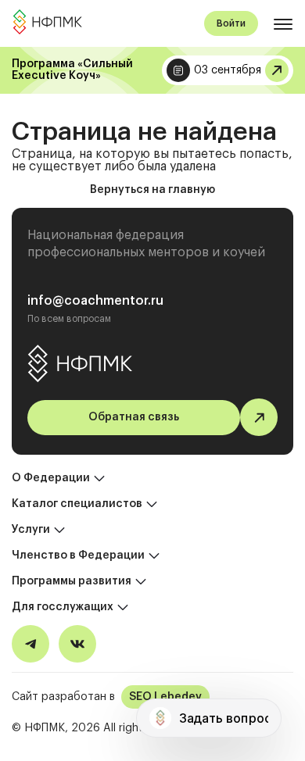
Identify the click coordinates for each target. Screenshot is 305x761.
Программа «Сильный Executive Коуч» (72, 70)
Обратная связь (133, 417)
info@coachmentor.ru (95, 301)
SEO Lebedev (165, 696)
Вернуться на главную (152, 189)
